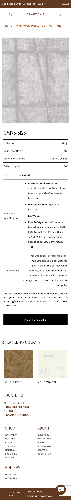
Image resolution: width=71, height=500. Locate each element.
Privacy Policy (35, 491)
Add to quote (35, 319)
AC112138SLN (13, 382)
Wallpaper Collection (30, 26)
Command (55, 26)
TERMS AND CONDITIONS (40, 496)
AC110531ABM (47, 382)
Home (8, 26)
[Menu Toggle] (5, 14)
